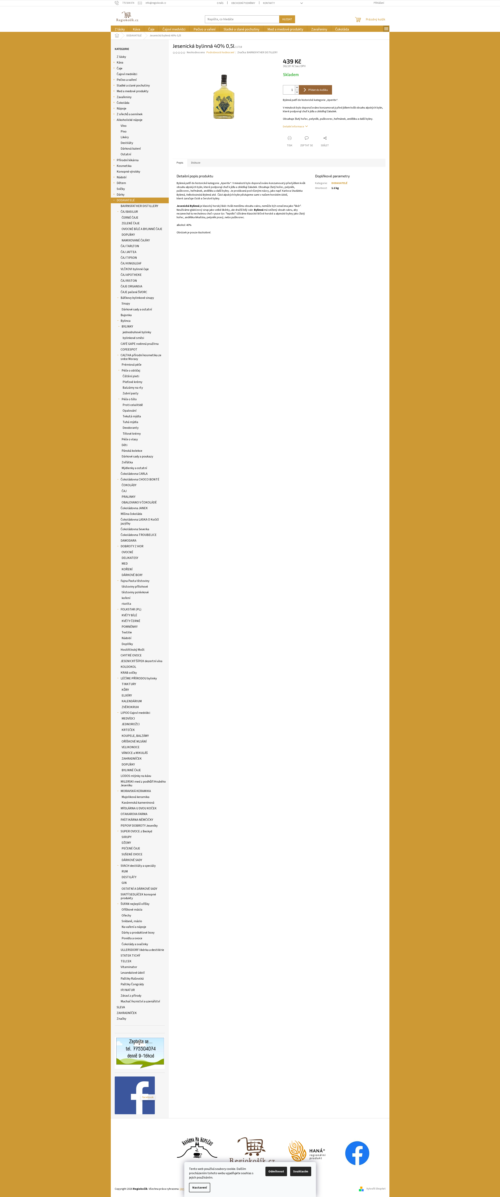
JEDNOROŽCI (131, 724)
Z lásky (121, 57)
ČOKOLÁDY (129, 485)
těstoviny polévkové (135, 592)
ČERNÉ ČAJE (130, 217)
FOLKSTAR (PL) (131, 609)
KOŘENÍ (127, 569)
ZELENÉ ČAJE (131, 223)
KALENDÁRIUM (132, 701)
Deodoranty (131, 428)
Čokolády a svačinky (135, 944)
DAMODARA (128, 540)
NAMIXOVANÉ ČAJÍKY (136, 240)
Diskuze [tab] (195, 163)
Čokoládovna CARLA (134, 474)
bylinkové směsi (133, 338)
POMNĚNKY (130, 627)
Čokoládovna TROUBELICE (139, 535)
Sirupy (126, 303)
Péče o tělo (129, 399)
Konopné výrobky (128, 171)
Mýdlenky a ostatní (134, 468)
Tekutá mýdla (132, 416)
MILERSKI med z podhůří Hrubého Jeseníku (143, 783)
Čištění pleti (131, 376)
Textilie (127, 632)
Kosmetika (124, 166)
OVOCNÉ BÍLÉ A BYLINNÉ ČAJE (142, 229)
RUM (125, 871)
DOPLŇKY (128, 235)
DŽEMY (126, 843)
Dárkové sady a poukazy (137, 456)
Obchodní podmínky (243, 3)
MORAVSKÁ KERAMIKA (136, 791)
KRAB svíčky (129, 673)
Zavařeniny (124, 97)
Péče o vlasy (130, 439)
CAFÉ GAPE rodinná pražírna (140, 344)
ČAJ (124, 491)
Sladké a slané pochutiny (133, 85)
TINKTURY (129, 684)
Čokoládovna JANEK (134, 508)
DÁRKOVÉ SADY (132, 860)
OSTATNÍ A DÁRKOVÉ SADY (139, 889)
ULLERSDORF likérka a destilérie (142, 950)
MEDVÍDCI (128, 718)
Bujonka (126, 315)
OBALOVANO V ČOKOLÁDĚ (139, 502)
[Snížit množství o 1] (297, 92)
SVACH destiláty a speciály (138, 866)
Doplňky (127, 644)
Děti (124, 445)
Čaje (119, 68)
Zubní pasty (130, 393)
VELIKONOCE (130, 747)
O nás (220, 3)
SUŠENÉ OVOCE (132, 854)
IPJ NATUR (128, 990)
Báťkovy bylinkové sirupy (137, 298)
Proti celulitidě (133, 405)
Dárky (120, 194)
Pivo (124, 131)
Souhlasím (300, 1171)
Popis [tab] (180, 163)
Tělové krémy (132, 434)
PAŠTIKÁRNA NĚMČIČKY (137, 820)
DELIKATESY (130, 558)
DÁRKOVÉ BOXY (132, 575)
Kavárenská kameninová (138, 802)
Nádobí (121, 177)
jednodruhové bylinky (137, 332)
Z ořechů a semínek (129, 114)
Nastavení (199, 1187)
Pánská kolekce (132, 451)
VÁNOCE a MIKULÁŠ (135, 753)
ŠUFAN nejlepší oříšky (135, 904)
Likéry (125, 137)
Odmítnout (276, 1171)
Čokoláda (123, 103)
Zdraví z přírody (131, 996)
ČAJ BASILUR (129, 212)
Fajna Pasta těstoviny (135, 581)
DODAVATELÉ (126, 200)
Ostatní (126, 154)
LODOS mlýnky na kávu (136, 776)
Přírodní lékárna (128, 160)
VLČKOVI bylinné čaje (135, 269)
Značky (121, 1019)
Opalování (129, 411)
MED (125, 563)
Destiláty (127, 143)
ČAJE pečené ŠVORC (134, 292)
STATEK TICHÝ (130, 955)
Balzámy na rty (133, 388)
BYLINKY (127, 326)
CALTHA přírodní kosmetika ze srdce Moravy (141, 357)
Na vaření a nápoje (134, 927)
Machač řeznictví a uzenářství (140, 1001)
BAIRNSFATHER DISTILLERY (139, 206)
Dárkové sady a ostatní (137, 309)
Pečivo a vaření (127, 80)
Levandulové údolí (133, 973)
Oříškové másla (132, 909)
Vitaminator (129, 967)
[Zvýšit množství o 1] (297, 87)
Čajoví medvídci (127, 74)
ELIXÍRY (127, 695)
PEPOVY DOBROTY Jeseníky (139, 825)
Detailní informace (293, 127)
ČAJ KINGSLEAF (131, 263)
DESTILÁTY (129, 877)
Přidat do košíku (318, 89)
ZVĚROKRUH (130, 707)
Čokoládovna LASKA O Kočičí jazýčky (140, 521)
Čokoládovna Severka (135, 529)
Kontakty (269, 3)
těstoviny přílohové (135, 586)
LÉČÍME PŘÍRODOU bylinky (139, 678)
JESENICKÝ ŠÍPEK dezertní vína (141, 661)
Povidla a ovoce (132, 938)
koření (126, 598)
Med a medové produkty (132, 91)
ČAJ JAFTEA (128, 252)
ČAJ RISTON (129, 281)
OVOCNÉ (127, 552)
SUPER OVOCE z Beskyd (136, 831)
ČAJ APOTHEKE (131, 275)
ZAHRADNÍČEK (132, 758)
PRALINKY (128, 497)
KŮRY (125, 690)
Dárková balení (131, 148)
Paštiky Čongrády (132, 984)
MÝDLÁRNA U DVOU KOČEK (139, 808)
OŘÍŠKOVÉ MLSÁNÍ (134, 741)
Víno (124, 126)
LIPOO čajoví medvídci (135, 713)
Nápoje (121, 108)
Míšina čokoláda (131, 514)
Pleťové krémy (132, 382)
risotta (126, 604)
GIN (124, 883)
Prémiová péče (131, 365)
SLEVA (121, 1007)
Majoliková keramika (135, 797)
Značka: (257, 52)
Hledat (287, 19)
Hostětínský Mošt (133, 650)
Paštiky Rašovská (132, 978)
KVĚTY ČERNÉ (131, 621)
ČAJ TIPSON (129, 258)
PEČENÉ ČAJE (131, 848)
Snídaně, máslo (132, 921)
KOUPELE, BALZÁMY (135, 736)
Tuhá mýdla (130, 422)
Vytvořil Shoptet (375, 1189)
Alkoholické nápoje (129, 120)
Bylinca (125, 321)
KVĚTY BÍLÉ (129, 615)
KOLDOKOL (128, 667)
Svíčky (121, 189)
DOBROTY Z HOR (132, 546)
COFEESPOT (129, 349)
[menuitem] (120, 29)
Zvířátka (127, 462)
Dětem (121, 183)
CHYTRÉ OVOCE (131, 655)
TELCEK (126, 961)
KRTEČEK (128, 730)
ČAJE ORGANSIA (131, 286)
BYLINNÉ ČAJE (131, 770)
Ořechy (126, 915)
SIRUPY (126, 837)
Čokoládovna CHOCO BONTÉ (140, 479)
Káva (120, 62)
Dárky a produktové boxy (138, 932)
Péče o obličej (131, 370)
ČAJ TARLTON (130, 246)
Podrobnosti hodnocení (220, 52)
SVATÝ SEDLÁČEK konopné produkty (138, 896)
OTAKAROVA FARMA (134, 814)
